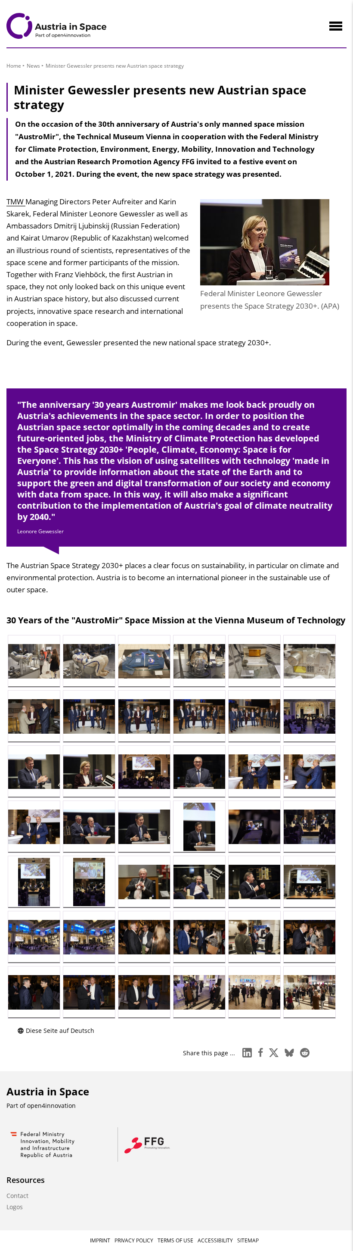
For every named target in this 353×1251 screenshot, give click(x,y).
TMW (15, 201)
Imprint (100, 1240)
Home (13, 65)
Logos (14, 1207)
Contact (17, 1196)
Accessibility (215, 1240)
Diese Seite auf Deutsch (60, 1030)
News (33, 65)
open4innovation (51, 1105)
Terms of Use (175, 1240)
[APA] (34, 661)
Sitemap (248, 1240)
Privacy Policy (134, 1240)
